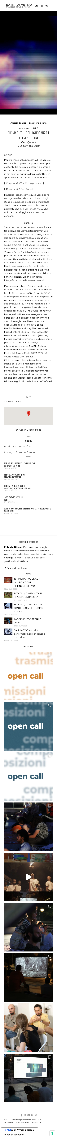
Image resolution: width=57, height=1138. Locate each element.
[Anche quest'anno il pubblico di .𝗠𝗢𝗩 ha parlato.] (28, 826)
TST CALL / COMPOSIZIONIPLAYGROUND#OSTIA (15, 476)
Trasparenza (36, 1122)
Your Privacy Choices (22, 1129)
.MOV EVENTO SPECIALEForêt (13, 498)
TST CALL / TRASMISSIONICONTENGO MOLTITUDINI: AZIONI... (18, 487)
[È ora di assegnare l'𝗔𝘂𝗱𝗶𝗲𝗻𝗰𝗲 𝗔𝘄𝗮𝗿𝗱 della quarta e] (28, 877)
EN (36, 6)
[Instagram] (36, 1115)
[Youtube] (28, 1115)
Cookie (26, 1122)
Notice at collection (13, 1134)
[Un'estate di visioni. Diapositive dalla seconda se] (28, 977)
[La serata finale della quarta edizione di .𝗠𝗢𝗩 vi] (28, 927)
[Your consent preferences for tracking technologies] (52, 1133)
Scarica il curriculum (18, 568)
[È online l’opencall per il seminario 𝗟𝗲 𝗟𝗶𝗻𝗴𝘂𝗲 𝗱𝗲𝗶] (28, 776)
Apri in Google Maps (30, 429)
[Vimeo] (32, 1115)
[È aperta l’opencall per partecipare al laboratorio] (28, 726)
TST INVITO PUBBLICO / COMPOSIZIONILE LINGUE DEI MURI (20, 464)
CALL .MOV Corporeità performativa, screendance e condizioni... (27, 510)
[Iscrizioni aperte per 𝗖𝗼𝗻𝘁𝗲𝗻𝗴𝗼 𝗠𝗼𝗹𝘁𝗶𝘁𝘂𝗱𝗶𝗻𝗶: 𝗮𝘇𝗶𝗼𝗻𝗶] (28, 676)
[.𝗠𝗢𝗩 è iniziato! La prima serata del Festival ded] (28, 1078)
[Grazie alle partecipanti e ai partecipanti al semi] (28, 1027)
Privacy (19, 1122)
